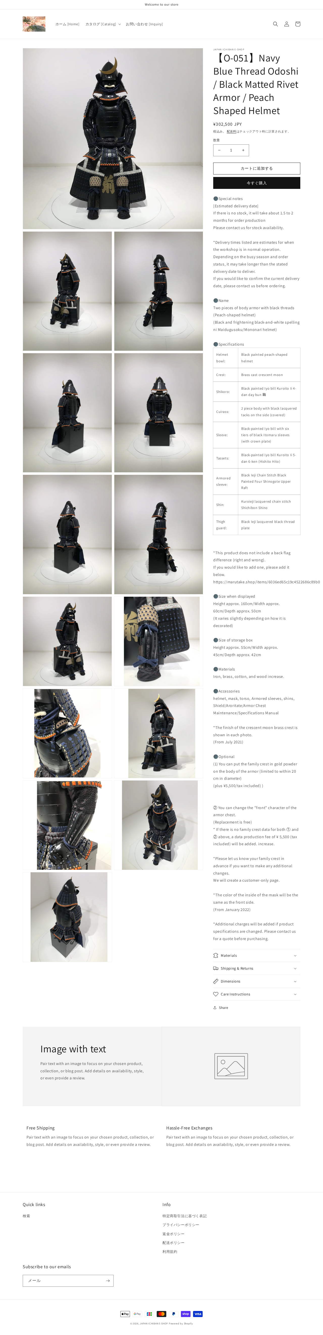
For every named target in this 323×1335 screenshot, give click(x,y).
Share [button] (223, 1007)
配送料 (231, 131)
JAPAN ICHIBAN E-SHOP (154, 1323)
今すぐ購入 (257, 183)
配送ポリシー (174, 1242)
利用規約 (170, 1251)
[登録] (107, 1281)
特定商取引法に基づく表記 (185, 1216)
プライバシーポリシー (181, 1224)
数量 (216, 140)
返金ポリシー (174, 1234)
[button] (103, 24)
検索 (26, 1216)
